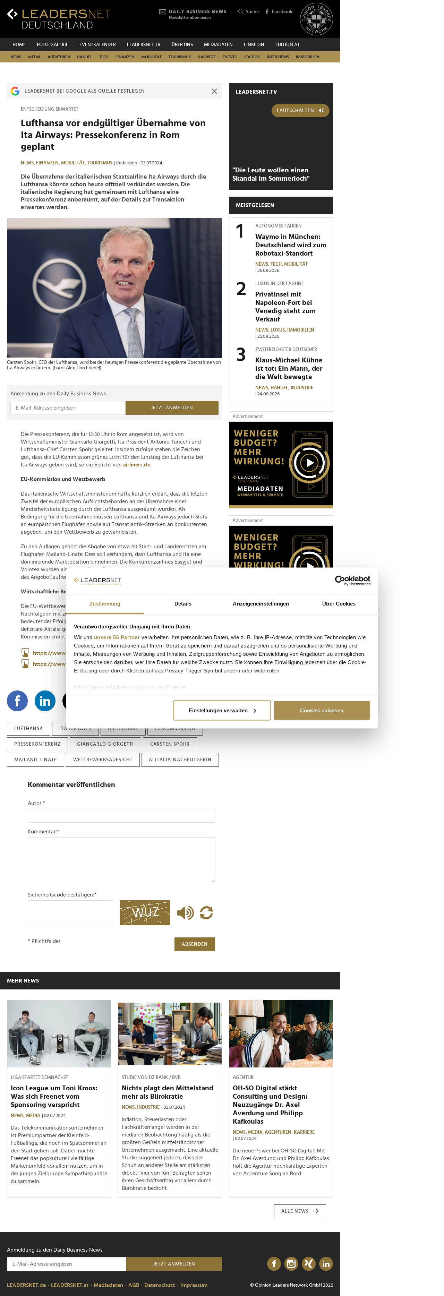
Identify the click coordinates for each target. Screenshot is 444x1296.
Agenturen (59, 57)
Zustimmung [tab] (104, 604)
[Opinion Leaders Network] (316, 19)
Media (34, 57)
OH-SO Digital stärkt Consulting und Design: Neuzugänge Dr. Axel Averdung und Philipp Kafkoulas (270, 1105)
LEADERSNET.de (26, 1285)
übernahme (123, 728)
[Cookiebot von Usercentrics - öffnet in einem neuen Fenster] (340, 581)
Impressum (193, 1285)
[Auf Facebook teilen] (17, 700)
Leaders (252, 57)
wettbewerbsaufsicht (103, 759)
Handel (84, 57)
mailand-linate (35, 759)
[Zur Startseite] (59, 18)
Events (230, 57)
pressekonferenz (37, 744)
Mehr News (23, 981)
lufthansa (28, 728)
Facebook (282, 11)
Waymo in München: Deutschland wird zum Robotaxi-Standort (290, 245)
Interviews (278, 57)
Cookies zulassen (321, 710)
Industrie (302, 387)
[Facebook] (274, 1264)
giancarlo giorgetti (105, 744)
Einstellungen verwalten (218, 710)
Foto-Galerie (52, 44)
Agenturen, (279, 1132)
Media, (256, 1132)
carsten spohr (170, 744)
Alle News (295, 1211)
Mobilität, (74, 163)
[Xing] (309, 1264)
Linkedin (254, 44)
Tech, (277, 264)
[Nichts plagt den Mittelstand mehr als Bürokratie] (170, 1033)
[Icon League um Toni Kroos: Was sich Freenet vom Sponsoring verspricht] (59, 1033)
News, (28, 163)
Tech (104, 57)
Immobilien (307, 57)
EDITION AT (287, 44)
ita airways (75, 728)
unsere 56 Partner (117, 637)
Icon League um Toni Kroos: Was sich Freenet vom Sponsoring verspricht (54, 1096)
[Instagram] (291, 1264)
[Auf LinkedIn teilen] (45, 700)
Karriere (207, 57)
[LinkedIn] (326, 1264)
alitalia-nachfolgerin (180, 759)
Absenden (195, 944)
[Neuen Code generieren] (206, 912)
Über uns (182, 44)
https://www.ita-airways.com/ (71, 664)
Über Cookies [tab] (339, 604)
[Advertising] (281, 465)
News (15, 57)
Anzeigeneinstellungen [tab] (261, 604)
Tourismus (180, 57)
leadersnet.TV (144, 44)
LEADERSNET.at (69, 1285)
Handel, (281, 387)
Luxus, (279, 330)
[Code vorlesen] (184, 912)
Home (19, 44)
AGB (133, 1285)
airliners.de (136, 464)
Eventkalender (97, 44)
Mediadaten (218, 44)
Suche (252, 11)
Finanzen (125, 57)
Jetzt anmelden (172, 407)
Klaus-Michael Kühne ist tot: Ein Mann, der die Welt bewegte (289, 368)
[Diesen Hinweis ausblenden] (214, 91)
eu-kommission (175, 728)
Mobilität (151, 57)
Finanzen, (48, 163)
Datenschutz (159, 1285)
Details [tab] (182, 604)
